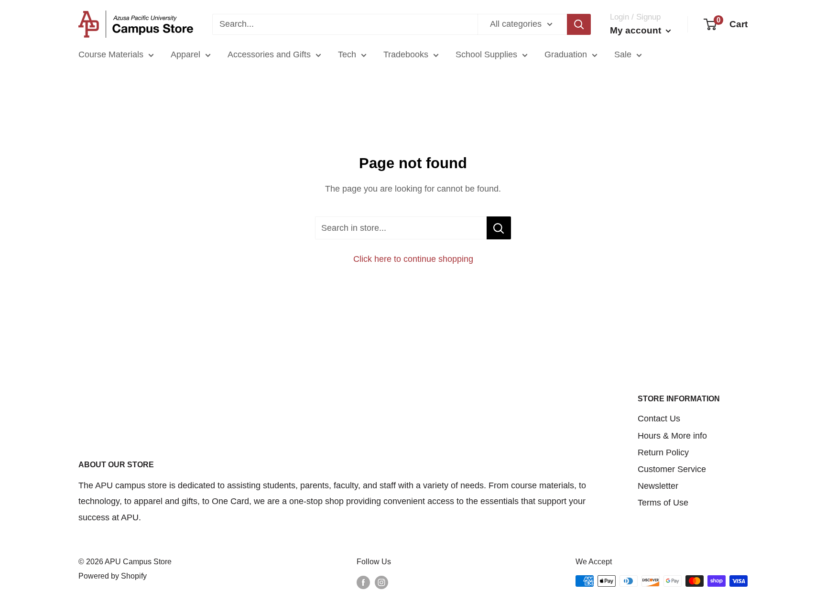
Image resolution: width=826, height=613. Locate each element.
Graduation (565, 54)
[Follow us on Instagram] (381, 582)
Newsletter (658, 486)
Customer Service (672, 469)
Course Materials (110, 54)
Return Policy (663, 452)
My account (636, 30)
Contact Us (659, 418)
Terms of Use (663, 502)
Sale (622, 54)
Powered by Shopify (112, 576)
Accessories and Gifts (269, 54)
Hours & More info (672, 436)
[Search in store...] (499, 227)
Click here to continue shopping (413, 259)
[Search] (579, 24)
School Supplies (486, 54)
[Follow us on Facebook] (363, 582)
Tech (347, 54)
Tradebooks (405, 54)
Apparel (185, 54)
